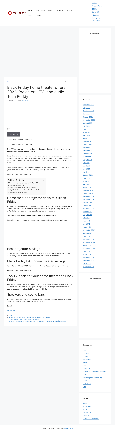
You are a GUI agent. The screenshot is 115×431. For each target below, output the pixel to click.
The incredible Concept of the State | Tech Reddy (24, 319)
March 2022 (87, 138)
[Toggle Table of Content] (42, 180)
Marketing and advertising (92, 378)
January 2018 (87, 227)
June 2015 (86, 251)
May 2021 (86, 166)
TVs (52, 317)
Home (30, 10)
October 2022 (88, 117)
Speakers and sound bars (18, 192)
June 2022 (86, 129)
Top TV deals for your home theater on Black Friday (27, 190)
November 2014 (88, 261)
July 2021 (86, 163)
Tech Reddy (87, 384)
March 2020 (87, 187)
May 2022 (86, 132)
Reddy (39, 317)
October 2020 (88, 175)
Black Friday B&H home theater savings (23, 187)
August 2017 (87, 233)
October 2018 (87, 212)
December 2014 (88, 258)
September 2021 (89, 157)
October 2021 (87, 154)
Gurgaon (86, 362)
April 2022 (86, 135)
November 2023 (88, 105)
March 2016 (87, 245)
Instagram (86, 365)
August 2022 (87, 123)
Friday (19, 317)
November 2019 (88, 199)
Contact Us (59, 10)
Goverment (87, 359)
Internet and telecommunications (94, 371)
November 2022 (88, 114)
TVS (10, 315)
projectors (33, 317)
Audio (11, 317)
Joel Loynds (13, 134)
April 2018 (86, 224)
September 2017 (89, 230)
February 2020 (88, 190)
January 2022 (88, 144)
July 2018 (86, 218)
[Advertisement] (40, 40)
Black (15, 317)
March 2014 (87, 264)
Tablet (85, 381)
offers (28, 317)
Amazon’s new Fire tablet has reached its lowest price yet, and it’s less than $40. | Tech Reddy (37, 321)
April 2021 (86, 169)
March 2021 (87, 172)
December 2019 (88, 196)
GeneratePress (68, 428)
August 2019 (87, 202)
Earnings (86, 353)
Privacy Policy (40, 10)
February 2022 (88, 141)
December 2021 (88, 147)
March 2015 (87, 254)
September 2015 (89, 248)
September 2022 (89, 120)
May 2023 (86, 108)
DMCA (50, 10)
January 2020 (88, 193)
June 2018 (86, 221)
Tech (43, 317)
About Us (69, 10)
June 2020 (86, 178)
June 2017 (86, 236)
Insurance (86, 368)
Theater (48, 317)
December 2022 (88, 111)
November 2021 (88, 151)
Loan (84, 375)
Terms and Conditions (35, 16)
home (23, 317)
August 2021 (87, 160)
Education (86, 356)
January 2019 (87, 206)
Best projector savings (17, 185)
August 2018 (87, 215)
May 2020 (86, 181)
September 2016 (89, 242)
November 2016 (88, 239)
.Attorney (86, 350)
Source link (11, 311)
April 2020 (86, 184)
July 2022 (86, 126)
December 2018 (88, 209)
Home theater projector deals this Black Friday (24, 183)
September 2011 (88, 267)
